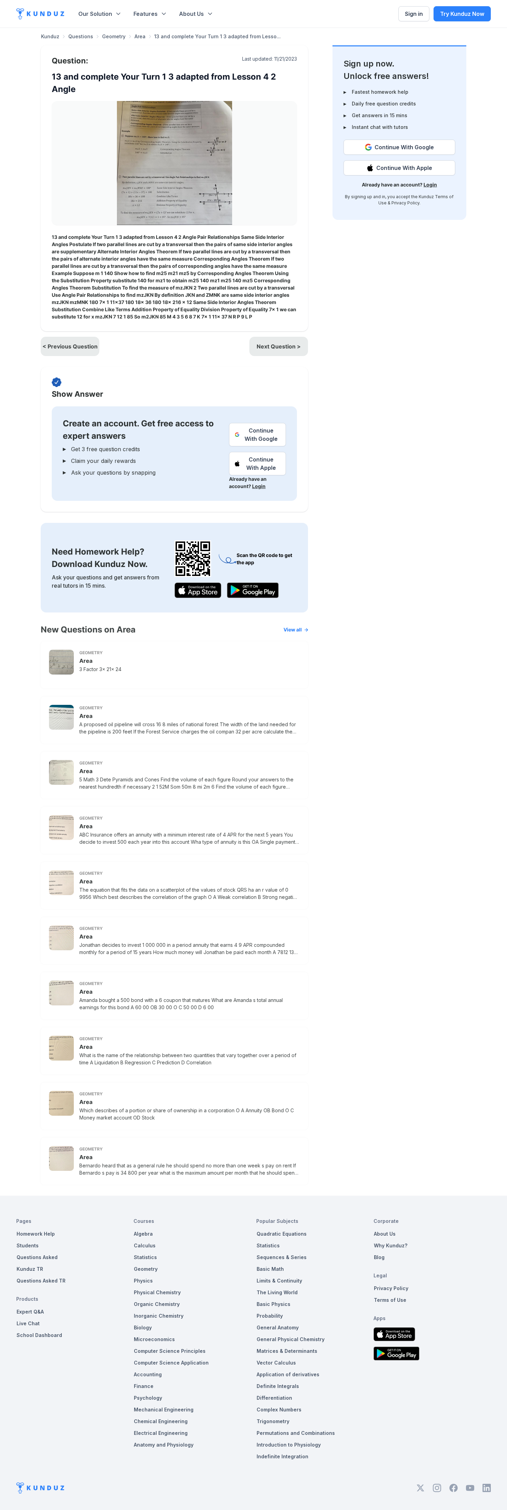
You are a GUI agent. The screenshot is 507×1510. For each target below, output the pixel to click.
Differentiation (274, 1398)
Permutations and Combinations (296, 1433)
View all (293, 629)
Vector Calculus (276, 1363)
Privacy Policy (405, 202)
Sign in (414, 13)
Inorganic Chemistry (158, 1316)
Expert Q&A (30, 1312)
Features (145, 13)
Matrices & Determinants (287, 1351)
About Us (191, 13)
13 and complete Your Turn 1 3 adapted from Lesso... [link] (217, 36)
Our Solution (95, 13)
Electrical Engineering (161, 1433)
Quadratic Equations (282, 1234)
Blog (379, 1257)
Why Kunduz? (390, 1245)
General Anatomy (278, 1327)
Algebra (143, 1234)
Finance (143, 1386)
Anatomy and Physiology (163, 1445)
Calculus (145, 1245)
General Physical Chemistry (291, 1339)
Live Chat (28, 1323)
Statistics (145, 1257)
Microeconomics (154, 1339)
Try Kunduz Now (462, 13)
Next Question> (279, 346)
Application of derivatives (288, 1374)
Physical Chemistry (157, 1292)
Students (28, 1245)
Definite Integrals (278, 1386)
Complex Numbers (279, 1409)
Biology (143, 1327)
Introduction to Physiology (289, 1445)
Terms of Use (390, 1300)
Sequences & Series (282, 1257)
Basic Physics (273, 1304)
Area (140, 36)
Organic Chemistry (157, 1304)
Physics (143, 1281)
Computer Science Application (171, 1363)
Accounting (148, 1374)
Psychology (148, 1398)
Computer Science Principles (170, 1351)
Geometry (114, 36)
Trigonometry (273, 1421)
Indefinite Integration (282, 1456)
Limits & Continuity (279, 1281)
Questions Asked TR (41, 1281)
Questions (80, 36)
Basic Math (270, 1269)
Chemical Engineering (161, 1421)
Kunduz (50, 36)
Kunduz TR (30, 1269)
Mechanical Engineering (163, 1409)
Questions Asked (37, 1257)
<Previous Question (70, 346)
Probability (270, 1316)
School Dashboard (39, 1335)
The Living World (277, 1292)
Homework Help (36, 1234)
